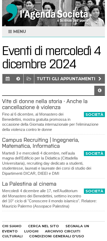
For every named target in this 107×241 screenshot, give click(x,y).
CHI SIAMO (12, 226)
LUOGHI (31, 231)
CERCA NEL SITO (43, 226)
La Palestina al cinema (29, 183)
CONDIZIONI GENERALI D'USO (56, 236)
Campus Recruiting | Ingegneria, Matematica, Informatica (40, 143)
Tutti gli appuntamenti (67, 78)
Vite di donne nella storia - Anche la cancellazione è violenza (45, 104)
